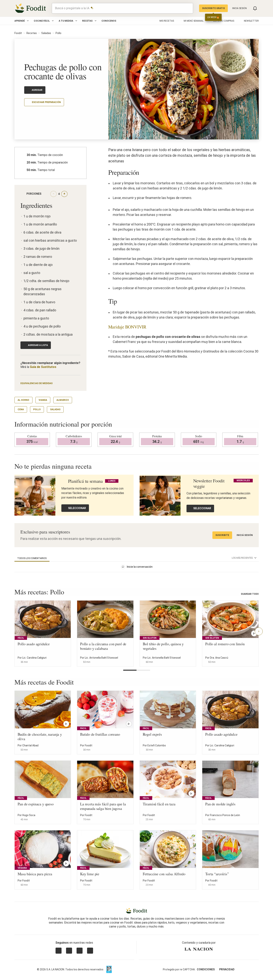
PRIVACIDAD (227, 969)
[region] (136, 567)
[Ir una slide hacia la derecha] (259, 631)
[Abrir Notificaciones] (255, 8)
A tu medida (66, 21)
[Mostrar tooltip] (44, 194)
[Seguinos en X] (69, 951)
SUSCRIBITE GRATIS (213, 8)
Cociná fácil (42, 21)
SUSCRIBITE (222, 535)
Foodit (18, 33)
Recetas (87, 21)
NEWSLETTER (251, 21)
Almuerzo (62, 400)
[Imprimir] (35, 113)
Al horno (23, 400)
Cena (21, 409)
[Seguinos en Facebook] (80, 951)
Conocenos (109, 21)
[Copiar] (26, 113)
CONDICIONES (206, 969)
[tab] (32, 558)
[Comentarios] (53, 113)
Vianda (43, 400)
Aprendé (19, 21)
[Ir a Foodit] (136, 911)
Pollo (58, 33)
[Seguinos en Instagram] (59, 951)
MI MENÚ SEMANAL (194, 21)
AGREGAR (37, 90)
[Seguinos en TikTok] (90, 951)
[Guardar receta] (65, 660)
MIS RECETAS (166, 21)
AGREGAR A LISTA (38, 345)
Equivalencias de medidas (36, 383)
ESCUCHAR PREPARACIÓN (46, 102)
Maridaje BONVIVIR (127, 327)
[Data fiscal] (109, 969)
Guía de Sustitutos (43, 367)
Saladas (46, 33)
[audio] (188, 8)
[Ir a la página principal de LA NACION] (199, 949)
